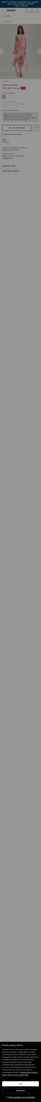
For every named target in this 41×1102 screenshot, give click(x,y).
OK (20, 1084)
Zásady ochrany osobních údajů (18, 1075)
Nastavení (20, 1090)
